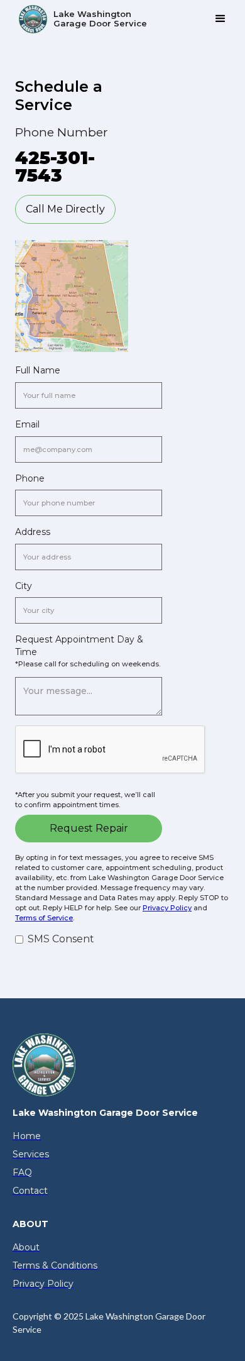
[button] (220, 19)
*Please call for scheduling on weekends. (87, 663)
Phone (30, 478)
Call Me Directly (65, 209)
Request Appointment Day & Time (79, 646)
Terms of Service (44, 917)
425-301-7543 (55, 166)
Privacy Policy (167, 907)
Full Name (37, 370)
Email (27, 424)
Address (32, 531)
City (23, 586)
